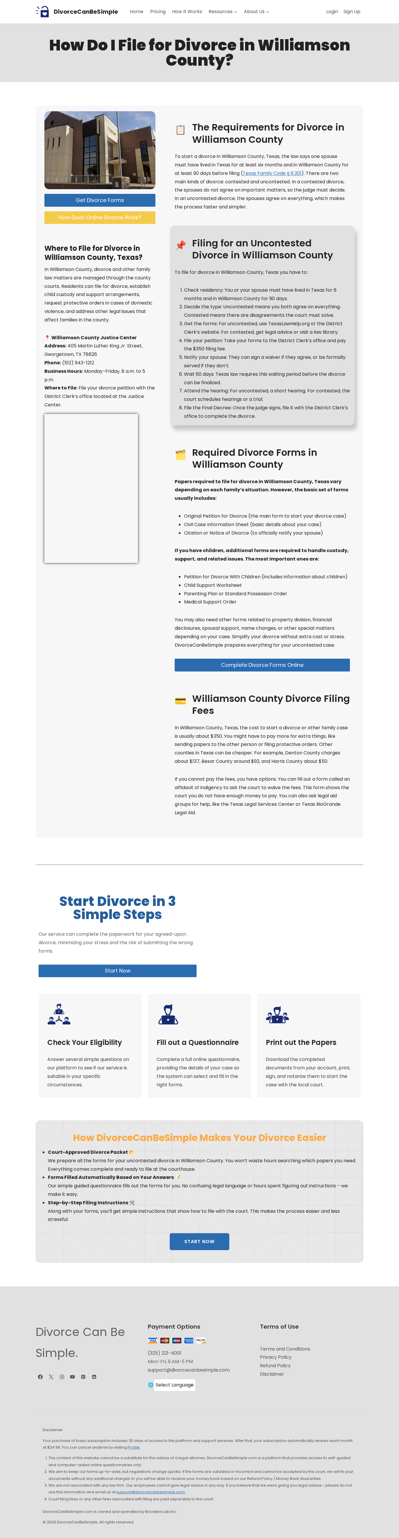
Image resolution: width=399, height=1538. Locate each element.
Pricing (158, 11)
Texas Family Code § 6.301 (272, 173)
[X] (51, 1377)
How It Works (187, 11)
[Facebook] (40, 1377)
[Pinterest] (83, 1377)
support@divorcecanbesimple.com (189, 1370)
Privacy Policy (276, 1357)
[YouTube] (72, 1377)
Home (136, 11)
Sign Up (352, 11)
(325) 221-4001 (164, 1353)
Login (332, 11)
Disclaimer (272, 1374)
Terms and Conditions (285, 1349)
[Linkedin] (94, 1377)
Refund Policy (275, 1365)
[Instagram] (62, 1377)
